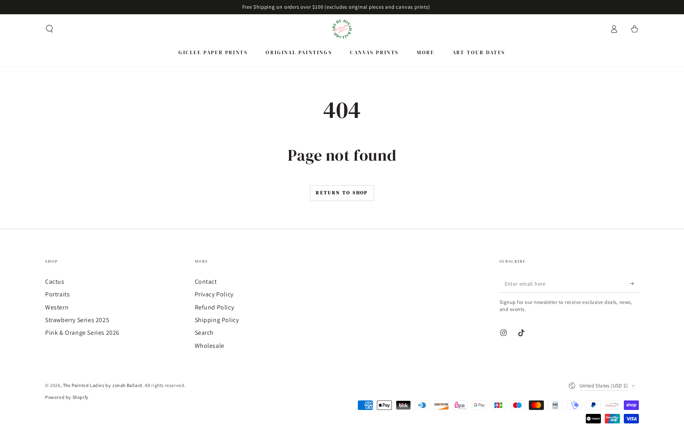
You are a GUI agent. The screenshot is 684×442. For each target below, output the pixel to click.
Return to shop (342, 193)
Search (204, 332)
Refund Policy (214, 307)
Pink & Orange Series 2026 (82, 332)
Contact (206, 281)
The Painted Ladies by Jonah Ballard (102, 385)
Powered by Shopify (67, 397)
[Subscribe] (634, 283)
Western (56, 307)
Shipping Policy (217, 320)
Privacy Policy (214, 294)
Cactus (55, 281)
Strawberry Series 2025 (77, 320)
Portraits (57, 294)
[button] (49, 29)
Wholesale (209, 345)
